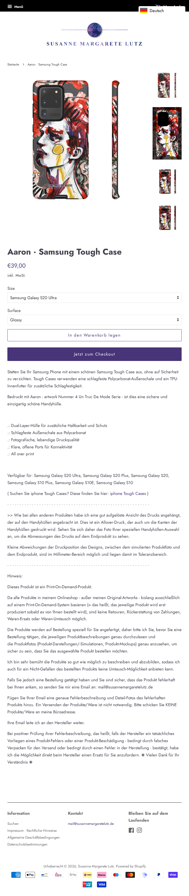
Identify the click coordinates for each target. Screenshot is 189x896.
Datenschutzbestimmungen (27, 844)
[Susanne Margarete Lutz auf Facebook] (131, 831)
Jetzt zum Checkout (94, 354)
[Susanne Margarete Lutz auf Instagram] (139, 831)
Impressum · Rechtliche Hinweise (32, 830)
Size (11, 288)
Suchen (13, 823)
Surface (14, 310)
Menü (18, 6)
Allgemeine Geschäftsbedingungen (33, 837)
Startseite (13, 64)
